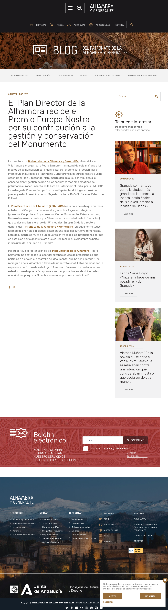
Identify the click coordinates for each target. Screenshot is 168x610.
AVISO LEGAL (140, 519)
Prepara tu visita (50, 534)
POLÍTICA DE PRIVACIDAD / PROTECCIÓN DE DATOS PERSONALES (145, 527)
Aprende (17, 531)
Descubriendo (65, 75)
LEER (128, 214)
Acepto (112, 596)
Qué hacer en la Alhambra (25, 534)
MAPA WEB (139, 513)
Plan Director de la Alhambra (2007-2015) (38, 206)
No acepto (150, 596)
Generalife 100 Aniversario (142, 75)
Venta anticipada (50, 519)
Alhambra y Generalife (23, 519)
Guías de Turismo (50, 542)
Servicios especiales (52, 538)
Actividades (78, 519)
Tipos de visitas (49, 523)
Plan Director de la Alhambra (70, 250)
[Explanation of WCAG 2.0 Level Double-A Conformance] (143, 550)
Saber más (108, 602)
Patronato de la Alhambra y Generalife (53, 161)
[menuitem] (119, 25)
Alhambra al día (19, 75)
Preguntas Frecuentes (52, 531)
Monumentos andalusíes (24, 523)
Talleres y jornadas (81, 527)
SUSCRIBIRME (135, 440)
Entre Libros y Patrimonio (84, 538)
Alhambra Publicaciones (108, 75)
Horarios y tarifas (50, 527)
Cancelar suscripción (133, 454)
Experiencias (78, 523)
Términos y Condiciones (115, 448)
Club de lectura (79, 534)
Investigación (43, 75)
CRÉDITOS (138, 541)
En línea (75, 531)
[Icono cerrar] (165, 580)
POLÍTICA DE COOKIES (144, 535)
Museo (83, 75)
